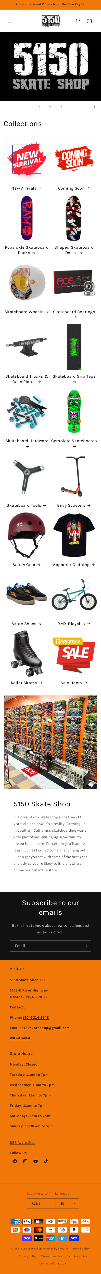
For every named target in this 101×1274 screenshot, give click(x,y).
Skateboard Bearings (74, 311)
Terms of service (51, 1256)
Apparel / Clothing (71, 564)
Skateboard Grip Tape (74, 376)
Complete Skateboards (74, 440)
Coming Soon (71, 188)
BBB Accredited (22, 1142)
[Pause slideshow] (95, 106)
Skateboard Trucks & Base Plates (26, 379)
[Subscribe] (85, 946)
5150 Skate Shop (31, 1248)
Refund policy (81, 1248)
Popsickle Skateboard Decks (27, 250)
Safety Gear (24, 564)
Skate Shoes (24, 623)
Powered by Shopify (55, 1248)
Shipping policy (77, 1256)
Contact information (52, 1263)
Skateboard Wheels (23, 311)
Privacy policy (28, 1256)
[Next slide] (61, 106)
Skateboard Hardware (26, 440)
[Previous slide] (39, 106)
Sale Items (71, 682)
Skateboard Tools (24, 505)
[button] (9, 20)
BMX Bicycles (71, 623)
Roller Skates (24, 682)
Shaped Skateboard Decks (74, 250)
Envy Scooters (71, 505)
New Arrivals (24, 188)
